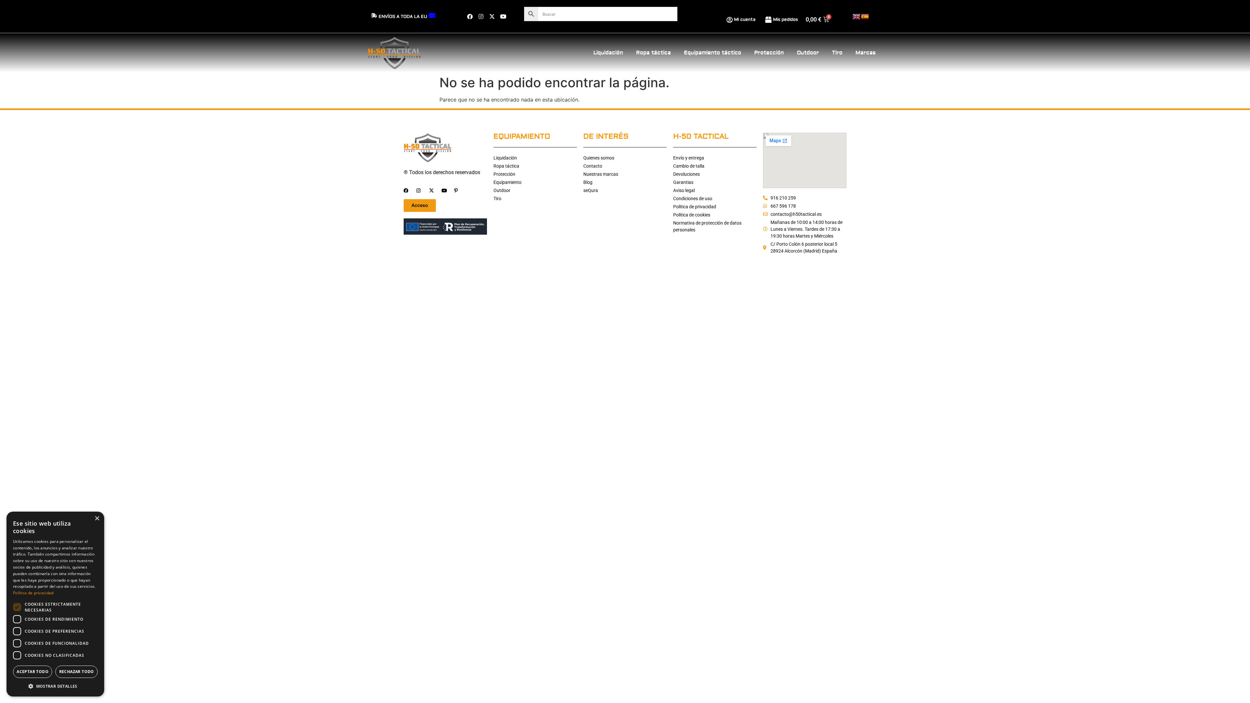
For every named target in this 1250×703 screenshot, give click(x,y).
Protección (769, 52)
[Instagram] (480, 16)
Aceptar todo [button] (33, 671)
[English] (857, 16)
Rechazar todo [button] (76, 671)
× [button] (96, 518)
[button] (55, 686)
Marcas (865, 52)
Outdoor (808, 52)
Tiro (837, 52)
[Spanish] (865, 16)
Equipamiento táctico (712, 52)
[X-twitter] (491, 16)
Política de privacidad (33, 593)
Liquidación (608, 52)
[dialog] (55, 604)
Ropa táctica (653, 52)
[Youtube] (502, 16)
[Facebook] (469, 16)
